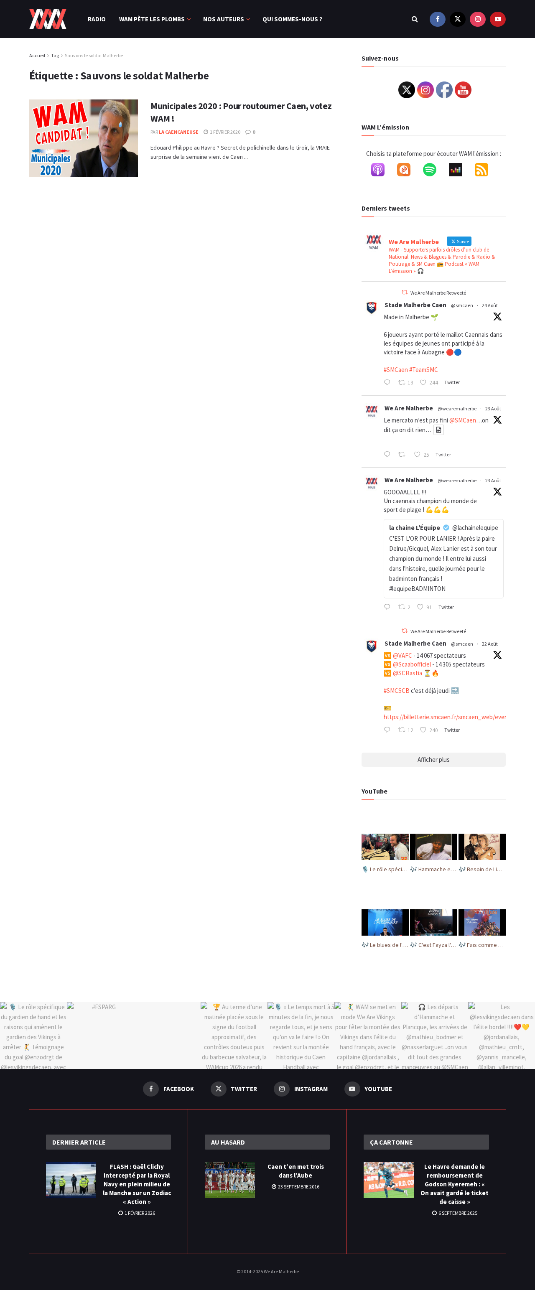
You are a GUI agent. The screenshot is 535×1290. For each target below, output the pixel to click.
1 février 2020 (224, 132)
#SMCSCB (397, 691)
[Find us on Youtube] (498, 19)
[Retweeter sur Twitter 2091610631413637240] (404, 455)
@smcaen (462, 305)
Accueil (37, 55)
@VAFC (402, 655)
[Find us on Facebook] (438, 19)
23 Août (493, 408)
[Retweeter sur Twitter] (405, 292)
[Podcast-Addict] (408, 171)
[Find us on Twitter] (458, 19)
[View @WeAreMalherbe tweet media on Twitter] (438, 430)
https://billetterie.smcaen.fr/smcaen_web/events (448, 717)
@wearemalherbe (457, 408)
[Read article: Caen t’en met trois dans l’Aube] (230, 1180)
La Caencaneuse (179, 132)
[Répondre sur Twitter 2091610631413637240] (389, 455)
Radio (97, 19)
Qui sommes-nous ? (292, 19)
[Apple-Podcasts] (382, 171)
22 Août (490, 644)
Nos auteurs (223, 19)
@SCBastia (407, 673)
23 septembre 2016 (298, 1186)
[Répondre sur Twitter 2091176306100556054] (389, 730)
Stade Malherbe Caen (415, 305)
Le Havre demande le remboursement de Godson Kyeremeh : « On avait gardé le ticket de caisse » (454, 1184)
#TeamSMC (423, 370)
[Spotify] (434, 171)
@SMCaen (462, 420)
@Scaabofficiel (412, 664)
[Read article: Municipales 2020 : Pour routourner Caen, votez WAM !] (83, 138)
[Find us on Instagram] (478, 19)
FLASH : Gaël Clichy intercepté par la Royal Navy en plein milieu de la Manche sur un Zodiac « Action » (137, 1184)
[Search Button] (415, 19)
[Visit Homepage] (47, 19)
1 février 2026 (139, 1213)
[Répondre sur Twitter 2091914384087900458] (389, 383)
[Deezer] (460, 171)
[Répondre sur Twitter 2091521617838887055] (389, 607)
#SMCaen (396, 370)
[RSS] (486, 171)
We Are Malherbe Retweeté (438, 293)
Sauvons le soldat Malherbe (94, 55)
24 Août (490, 305)
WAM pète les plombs (152, 19)
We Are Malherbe (409, 408)
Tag (55, 55)
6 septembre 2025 (457, 1213)
